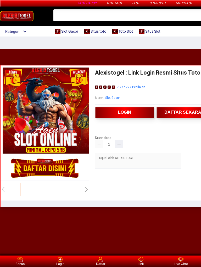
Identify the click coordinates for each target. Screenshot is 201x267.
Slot (135, 3)
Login (60, 264)
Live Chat (181, 264)
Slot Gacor (87, 3)
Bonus (20, 264)
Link (141, 264)
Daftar (100, 264)
